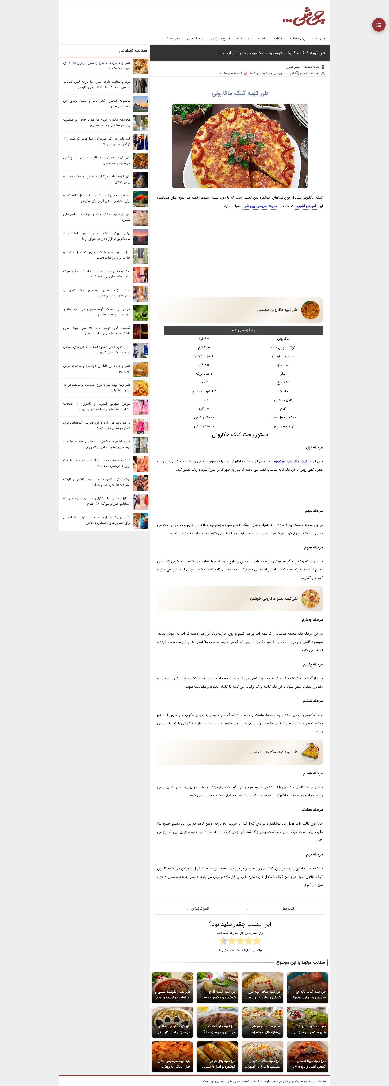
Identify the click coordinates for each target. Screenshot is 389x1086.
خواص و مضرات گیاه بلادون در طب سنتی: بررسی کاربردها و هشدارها (96, 311)
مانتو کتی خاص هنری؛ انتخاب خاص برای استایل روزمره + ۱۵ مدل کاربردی (96, 349)
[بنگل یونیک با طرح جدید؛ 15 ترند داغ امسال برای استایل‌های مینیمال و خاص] (140, 528)
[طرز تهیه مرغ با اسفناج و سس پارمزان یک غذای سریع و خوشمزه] (140, 73)
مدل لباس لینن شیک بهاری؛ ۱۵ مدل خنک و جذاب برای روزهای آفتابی (96, 255)
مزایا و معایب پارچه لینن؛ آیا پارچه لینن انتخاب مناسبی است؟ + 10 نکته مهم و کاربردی (96, 84)
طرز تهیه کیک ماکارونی (240, 93)
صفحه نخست (312, 67)
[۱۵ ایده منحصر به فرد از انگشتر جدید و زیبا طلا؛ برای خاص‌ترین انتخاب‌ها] (140, 471)
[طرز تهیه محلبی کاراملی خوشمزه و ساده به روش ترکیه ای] (140, 376)
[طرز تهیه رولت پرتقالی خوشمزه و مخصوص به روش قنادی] (140, 187)
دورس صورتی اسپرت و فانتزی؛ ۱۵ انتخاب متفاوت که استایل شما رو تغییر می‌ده (96, 406)
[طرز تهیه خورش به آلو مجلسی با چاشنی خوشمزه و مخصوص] (140, 168)
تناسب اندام (244, 38)
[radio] (257, 941)
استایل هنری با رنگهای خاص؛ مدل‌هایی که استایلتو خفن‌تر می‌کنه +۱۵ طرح (96, 501)
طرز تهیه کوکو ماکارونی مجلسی (274, 752)
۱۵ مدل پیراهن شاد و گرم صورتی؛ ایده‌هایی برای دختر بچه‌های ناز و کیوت (96, 425)
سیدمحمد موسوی (310, 73)
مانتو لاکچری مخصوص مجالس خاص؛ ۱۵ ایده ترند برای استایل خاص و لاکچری (96, 444)
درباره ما (320, 38)
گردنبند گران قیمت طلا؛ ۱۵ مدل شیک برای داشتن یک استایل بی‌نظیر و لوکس (96, 330)
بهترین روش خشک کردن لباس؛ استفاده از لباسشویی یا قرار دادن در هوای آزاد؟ (96, 236)
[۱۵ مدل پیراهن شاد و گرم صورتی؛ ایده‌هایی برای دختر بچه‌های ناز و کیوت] (140, 433)
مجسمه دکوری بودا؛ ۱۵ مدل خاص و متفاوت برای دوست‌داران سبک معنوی (96, 122)
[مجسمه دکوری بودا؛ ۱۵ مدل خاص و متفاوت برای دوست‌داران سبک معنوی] (140, 130)
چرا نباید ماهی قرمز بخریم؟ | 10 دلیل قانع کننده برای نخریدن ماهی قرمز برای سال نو (96, 198)
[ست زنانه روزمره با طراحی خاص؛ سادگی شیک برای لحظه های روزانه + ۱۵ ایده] (140, 281)
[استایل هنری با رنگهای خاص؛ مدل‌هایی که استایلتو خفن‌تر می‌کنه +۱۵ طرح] (140, 509)
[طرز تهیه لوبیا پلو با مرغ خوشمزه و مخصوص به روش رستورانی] (140, 395)
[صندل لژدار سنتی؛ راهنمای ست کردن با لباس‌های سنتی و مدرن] (140, 300)
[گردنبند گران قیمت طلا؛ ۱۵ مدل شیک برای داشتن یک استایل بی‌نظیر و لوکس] (140, 338)
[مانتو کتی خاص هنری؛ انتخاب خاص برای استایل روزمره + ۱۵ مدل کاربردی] (140, 357)
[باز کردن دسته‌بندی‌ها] (379, 25)
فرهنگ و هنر (195, 38)
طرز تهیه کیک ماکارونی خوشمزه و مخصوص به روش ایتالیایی (270, 52)
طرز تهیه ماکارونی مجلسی (277, 310)
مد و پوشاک (172, 38)
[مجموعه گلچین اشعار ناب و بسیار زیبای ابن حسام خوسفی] (140, 111)
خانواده (278, 38)
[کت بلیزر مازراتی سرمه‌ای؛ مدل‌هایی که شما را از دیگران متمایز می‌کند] (140, 149)
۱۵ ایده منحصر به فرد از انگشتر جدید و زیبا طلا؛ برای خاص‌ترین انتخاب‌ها (96, 463)
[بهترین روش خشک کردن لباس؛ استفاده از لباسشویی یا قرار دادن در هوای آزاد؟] (140, 244)
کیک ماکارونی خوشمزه (290, 461)
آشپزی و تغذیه (299, 38)
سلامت (262, 38)
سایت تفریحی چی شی (260, 206)
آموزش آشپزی (293, 67)
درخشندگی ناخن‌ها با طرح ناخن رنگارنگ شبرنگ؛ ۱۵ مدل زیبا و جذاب (96, 482)
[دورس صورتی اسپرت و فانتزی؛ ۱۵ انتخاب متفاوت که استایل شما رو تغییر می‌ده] (140, 414)
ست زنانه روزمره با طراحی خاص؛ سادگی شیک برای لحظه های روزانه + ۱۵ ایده (96, 273)
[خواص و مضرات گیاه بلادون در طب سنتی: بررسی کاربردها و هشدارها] (140, 319)
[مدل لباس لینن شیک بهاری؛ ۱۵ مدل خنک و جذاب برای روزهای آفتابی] (140, 263)
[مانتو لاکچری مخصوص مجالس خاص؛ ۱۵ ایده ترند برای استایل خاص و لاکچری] (140, 452)
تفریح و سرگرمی (220, 38)
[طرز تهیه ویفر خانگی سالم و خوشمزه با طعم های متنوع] (140, 225)
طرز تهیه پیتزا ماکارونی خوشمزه (274, 599)
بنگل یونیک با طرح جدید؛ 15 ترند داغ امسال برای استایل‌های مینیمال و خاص (96, 520)
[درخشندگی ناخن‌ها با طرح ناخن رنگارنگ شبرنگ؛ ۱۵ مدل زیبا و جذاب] (140, 490)
